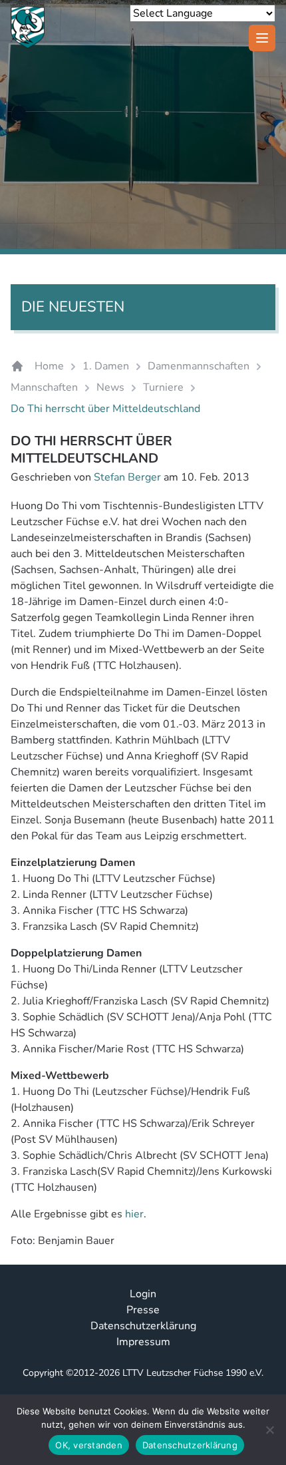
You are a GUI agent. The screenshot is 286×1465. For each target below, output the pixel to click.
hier (134, 1214)
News (110, 387)
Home (49, 366)
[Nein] (269, 1429)
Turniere (163, 387)
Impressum (143, 1342)
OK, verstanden (88, 1445)
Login (143, 1294)
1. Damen (105, 366)
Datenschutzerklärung (143, 1326)
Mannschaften (44, 387)
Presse (143, 1310)
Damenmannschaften (198, 366)
